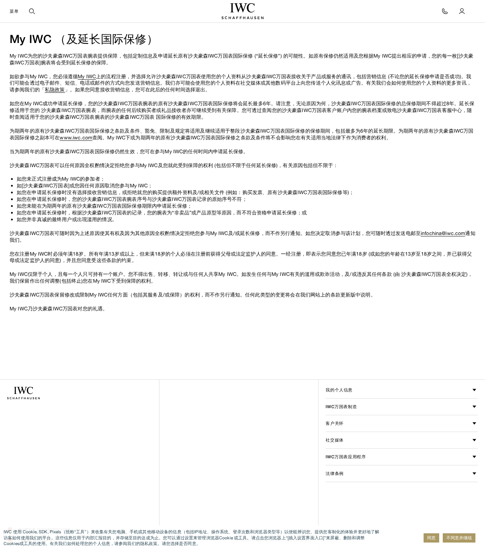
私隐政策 (55, 89)
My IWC (87, 76)
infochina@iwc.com (443, 233)
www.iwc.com (76, 137)
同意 (431, 537)
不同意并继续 (459, 537)
